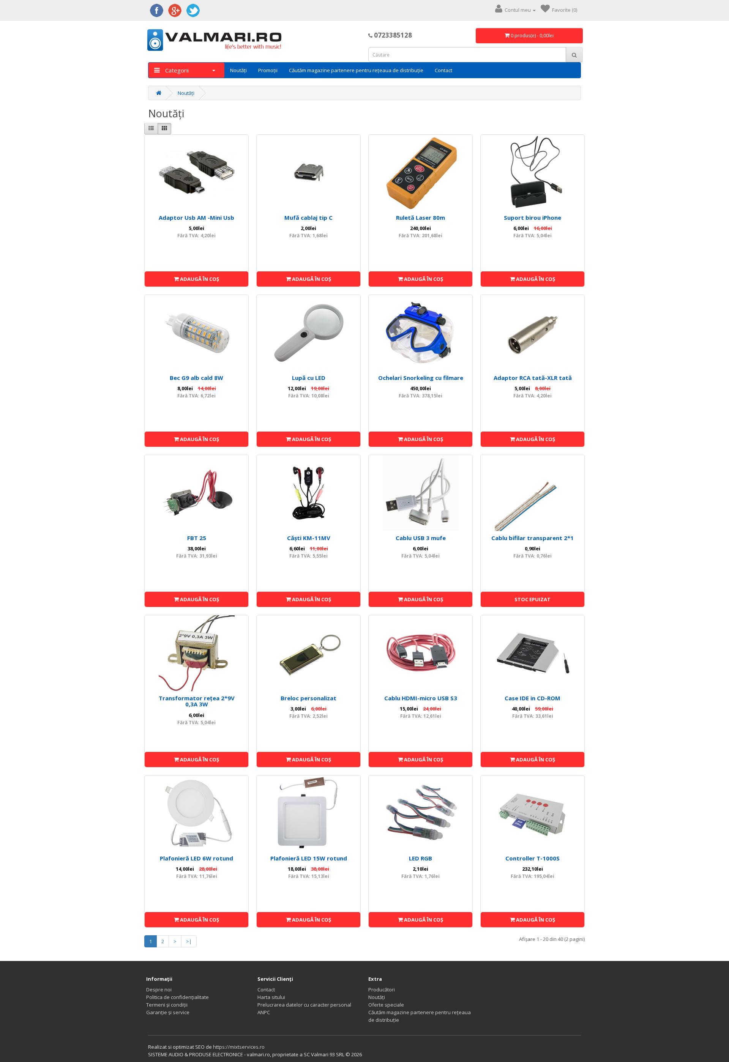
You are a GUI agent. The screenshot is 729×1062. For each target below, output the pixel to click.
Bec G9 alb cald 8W (196, 377)
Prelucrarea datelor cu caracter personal (304, 1004)
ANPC (263, 1012)
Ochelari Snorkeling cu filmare (420, 377)
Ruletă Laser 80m (420, 217)
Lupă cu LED (308, 377)
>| (189, 941)
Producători (381, 989)
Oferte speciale (386, 1004)
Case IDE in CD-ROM (532, 698)
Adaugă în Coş (199, 279)
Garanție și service (167, 1012)
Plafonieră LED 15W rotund (308, 858)
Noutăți (238, 70)
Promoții (268, 70)
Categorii (176, 70)
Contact (443, 70)
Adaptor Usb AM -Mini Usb (196, 217)
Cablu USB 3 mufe (421, 538)
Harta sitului (271, 997)
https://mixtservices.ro (239, 1046)
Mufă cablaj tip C (308, 217)
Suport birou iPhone (532, 217)
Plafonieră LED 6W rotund (196, 858)
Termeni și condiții (167, 1004)
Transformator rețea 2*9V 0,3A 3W (197, 701)
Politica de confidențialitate (177, 997)
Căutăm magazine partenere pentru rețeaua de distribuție (356, 70)
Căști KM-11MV (308, 538)
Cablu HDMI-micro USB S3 (420, 698)
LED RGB (420, 858)
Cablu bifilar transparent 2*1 (532, 538)
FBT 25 (196, 538)
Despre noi (159, 989)
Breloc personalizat (308, 698)
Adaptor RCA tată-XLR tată (533, 377)
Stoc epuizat (532, 599)
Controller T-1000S (532, 858)
